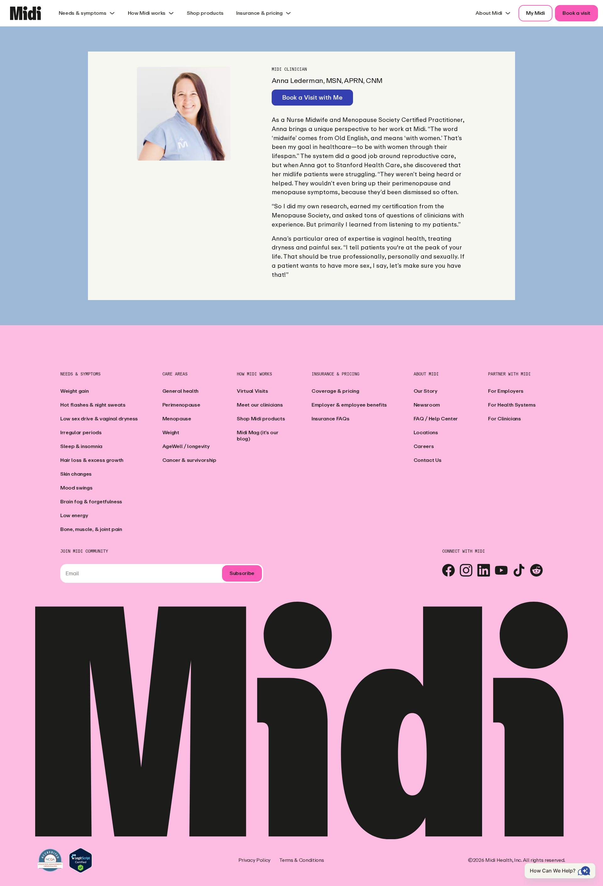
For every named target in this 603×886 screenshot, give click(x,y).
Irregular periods (81, 432)
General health (180, 391)
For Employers (506, 391)
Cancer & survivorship (189, 460)
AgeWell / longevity (186, 446)
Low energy (74, 515)
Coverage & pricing (335, 391)
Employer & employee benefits (349, 405)
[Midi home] (25, 13)
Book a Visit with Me (312, 97)
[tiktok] (519, 570)
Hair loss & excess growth (91, 460)
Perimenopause (181, 405)
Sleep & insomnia (81, 446)
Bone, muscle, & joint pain (91, 529)
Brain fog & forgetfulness (91, 501)
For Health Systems (511, 405)
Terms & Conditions (301, 860)
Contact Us (428, 460)
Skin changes (76, 474)
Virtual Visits (252, 391)
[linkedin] (483, 570)
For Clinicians (504, 418)
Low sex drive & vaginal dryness (99, 418)
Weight (170, 432)
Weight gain (74, 391)
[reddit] (536, 570)
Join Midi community (84, 551)
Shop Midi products (261, 418)
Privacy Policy (254, 860)
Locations (426, 432)
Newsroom (427, 405)
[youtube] (501, 570)
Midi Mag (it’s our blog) (257, 435)
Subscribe (242, 573)
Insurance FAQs (331, 418)
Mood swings (76, 487)
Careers (424, 446)
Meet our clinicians (260, 405)
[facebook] (448, 570)
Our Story (425, 391)
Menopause (176, 418)
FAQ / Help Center (436, 418)
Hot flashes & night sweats (93, 405)
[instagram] (466, 570)
